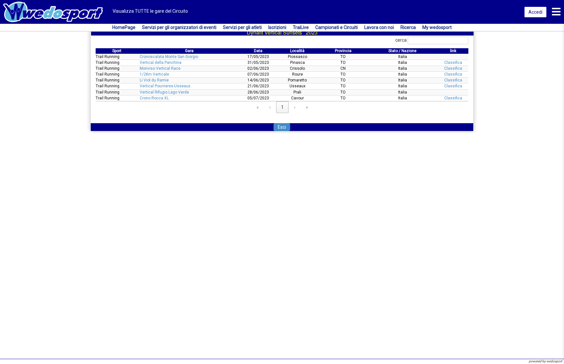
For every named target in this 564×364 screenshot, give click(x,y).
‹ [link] (270, 107)
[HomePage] (53, 11)
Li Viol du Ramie (154, 80)
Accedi (535, 12)
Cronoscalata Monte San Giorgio (169, 56)
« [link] (258, 107)
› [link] (294, 107)
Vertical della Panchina (160, 62)
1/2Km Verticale (154, 74)
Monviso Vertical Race (160, 68)
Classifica (453, 62)
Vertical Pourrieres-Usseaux (165, 86)
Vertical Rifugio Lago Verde (164, 92)
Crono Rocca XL (154, 98)
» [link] (307, 107)
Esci (282, 127)
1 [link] (282, 107)
